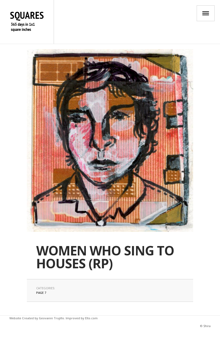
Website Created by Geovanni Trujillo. (37, 318)
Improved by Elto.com (82, 318)
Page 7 (41, 293)
